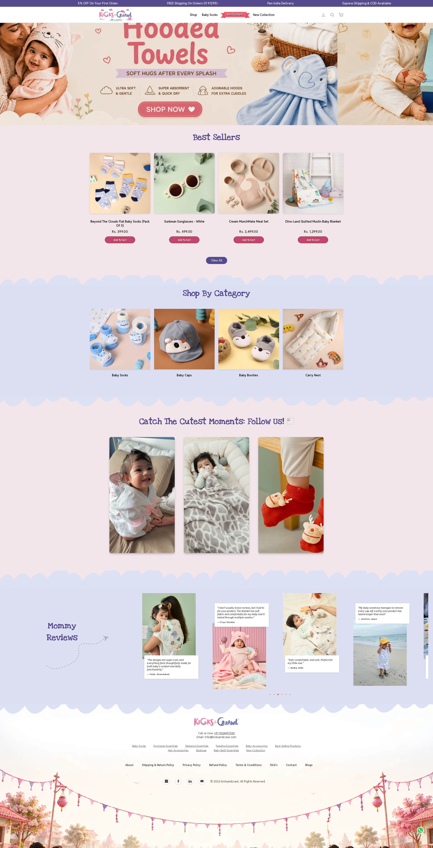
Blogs (309, 765)
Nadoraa (201, 750)
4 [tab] (282, 694)
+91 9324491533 (224, 733)
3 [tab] (278, 694)
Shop (193, 15)
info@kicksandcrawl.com (220, 737)
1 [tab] (270, 694)
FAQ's (274, 765)
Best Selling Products (288, 746)
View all (216, 260)
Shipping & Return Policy (158, 765)
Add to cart (119, 239)
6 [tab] (290, 694)
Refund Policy (218, 765)
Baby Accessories (257, 746)
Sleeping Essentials (197, 746)
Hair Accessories (178, 750)
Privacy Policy (192, 765)
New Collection (264, 15)
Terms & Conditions (248, 765)
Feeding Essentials (227, 746)
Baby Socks (210, 15)
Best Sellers (235, 14)
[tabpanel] (169, 639)
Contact (291, 765)
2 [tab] (274, 694)
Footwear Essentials (165, 746)
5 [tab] (286, 694)
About (129, 765)
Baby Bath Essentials (226, 750)
